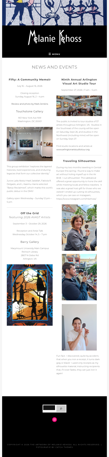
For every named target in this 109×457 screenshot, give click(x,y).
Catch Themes (64, 447)
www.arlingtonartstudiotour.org (73, 149)
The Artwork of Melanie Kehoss (51, 445)
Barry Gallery (29, 241)
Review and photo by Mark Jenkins (29, 104)
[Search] (61, 408)
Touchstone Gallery (29, 111)
